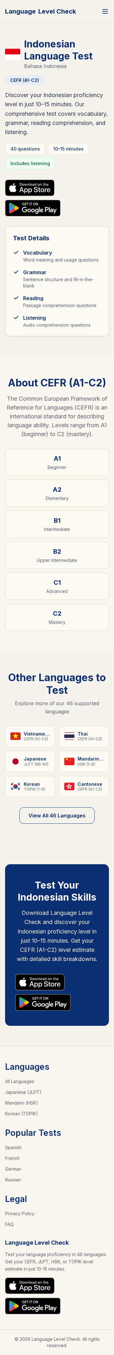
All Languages (19, 1081)
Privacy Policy (20, 1213)
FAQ (9, 1224)
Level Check (40, 11)
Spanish (13, 1147)
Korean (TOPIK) (21, 1113)
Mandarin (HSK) (21, 1103)
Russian (13, 1179)
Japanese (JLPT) (23, 1092)
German (13, 1169)
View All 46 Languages (57, 815)
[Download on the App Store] (29, 188)
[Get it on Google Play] (32, 208)
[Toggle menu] (105, 11)
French (12, 1158)
